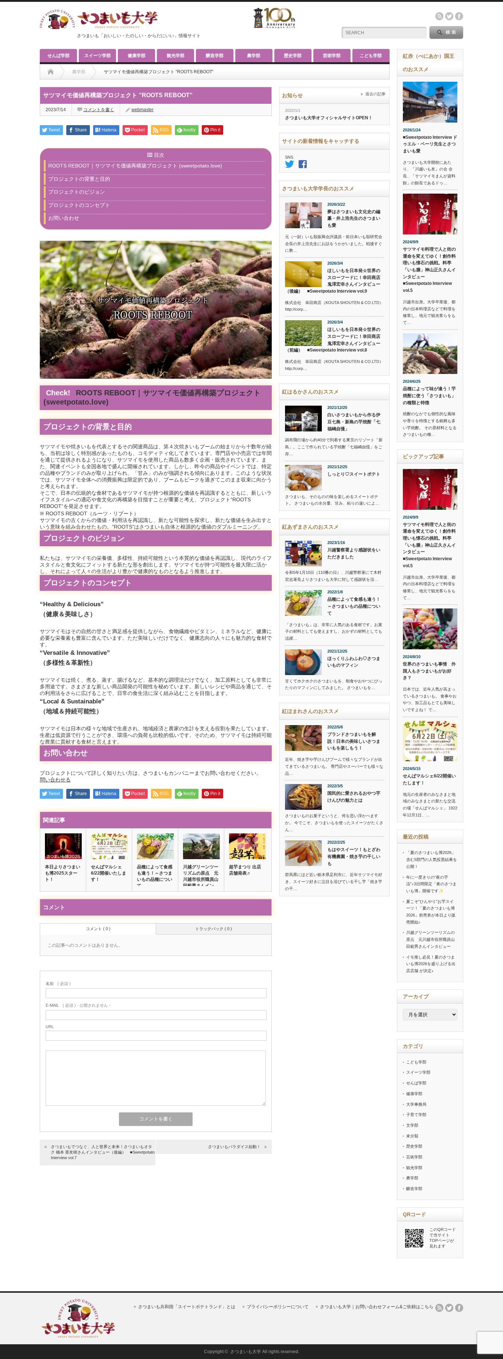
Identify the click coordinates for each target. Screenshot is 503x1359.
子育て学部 (416, 1114)
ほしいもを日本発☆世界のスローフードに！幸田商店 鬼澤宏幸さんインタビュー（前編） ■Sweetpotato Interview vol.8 (334, 340)
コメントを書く (98, 109)
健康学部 (136, 55)
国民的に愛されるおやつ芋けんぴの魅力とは (353, 797)
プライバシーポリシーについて (278, 1306)
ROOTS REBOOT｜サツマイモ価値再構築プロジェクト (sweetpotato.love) (135, 166)
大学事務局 (416, 1104)
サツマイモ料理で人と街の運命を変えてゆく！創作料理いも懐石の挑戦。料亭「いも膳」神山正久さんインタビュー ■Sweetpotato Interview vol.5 (429, 270)
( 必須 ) (58, 983)
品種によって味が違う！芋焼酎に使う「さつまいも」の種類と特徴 (429, 395)
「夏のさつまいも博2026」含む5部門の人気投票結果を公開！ (431, 859)
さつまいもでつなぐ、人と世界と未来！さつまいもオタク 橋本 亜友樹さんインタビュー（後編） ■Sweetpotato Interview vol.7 (103, 1152)
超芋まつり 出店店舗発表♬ (245, 870)
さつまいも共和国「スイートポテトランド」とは (186, 1306)
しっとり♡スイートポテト (353, 474)
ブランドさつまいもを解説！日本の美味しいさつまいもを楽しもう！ (353, 741)
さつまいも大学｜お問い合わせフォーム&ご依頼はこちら (376, 1306)
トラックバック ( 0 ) (213, 928)
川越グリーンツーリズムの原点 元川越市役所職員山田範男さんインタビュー (430, 939)
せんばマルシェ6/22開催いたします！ (108, 873)
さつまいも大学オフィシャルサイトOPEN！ (329, 117)
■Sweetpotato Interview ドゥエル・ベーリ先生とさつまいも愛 (430, 144)
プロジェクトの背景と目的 (79, 179)
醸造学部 (215, 55)
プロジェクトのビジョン (76, 192)
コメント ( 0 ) (98, 928)
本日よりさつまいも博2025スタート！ (62, 873)
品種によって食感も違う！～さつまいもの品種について (154, 876)
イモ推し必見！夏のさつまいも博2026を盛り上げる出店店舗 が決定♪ (430, 964)
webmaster (142, 109)
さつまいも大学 (245, 1351)
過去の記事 (375, 94)
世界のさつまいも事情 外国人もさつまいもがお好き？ (429, 670)
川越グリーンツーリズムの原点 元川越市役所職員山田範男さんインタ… (200, 879)
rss (439, 16)
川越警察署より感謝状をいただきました (353, 553)
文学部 (412, 1125)
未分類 (412, 1136)
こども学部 (371, 55)
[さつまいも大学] (78, 1336)
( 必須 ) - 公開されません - (78, 1005)
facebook (459, 16)
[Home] (51, 71)
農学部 (253, 55)
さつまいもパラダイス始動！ (234, 1146)
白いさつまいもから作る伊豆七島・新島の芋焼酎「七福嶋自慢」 (353, 421)
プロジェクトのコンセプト (79, 205)
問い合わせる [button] (55, 780)
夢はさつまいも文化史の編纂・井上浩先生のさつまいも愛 (353, 218)
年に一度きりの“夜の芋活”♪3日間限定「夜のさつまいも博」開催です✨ (431, 884)
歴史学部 (293, 55)
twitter (449, 16)
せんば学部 (59, 55)
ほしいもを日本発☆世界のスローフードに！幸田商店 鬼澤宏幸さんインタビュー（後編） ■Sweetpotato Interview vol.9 (334, 281)
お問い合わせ (63, 218)
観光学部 (175, 55)
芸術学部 (332, 55)
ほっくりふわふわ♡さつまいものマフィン (353, 662)
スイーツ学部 (97, 55)
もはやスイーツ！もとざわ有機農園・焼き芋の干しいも (353, 856)
